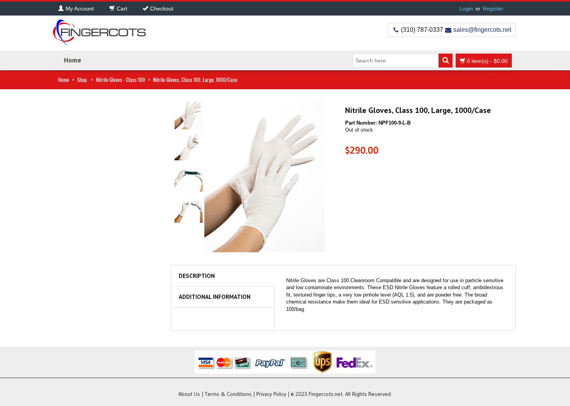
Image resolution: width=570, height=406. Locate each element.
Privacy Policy (271, 393)
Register (493, 8)
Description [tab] (197, 275)
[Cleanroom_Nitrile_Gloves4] (188, 208)
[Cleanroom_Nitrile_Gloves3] (188, 177)
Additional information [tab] (214, 296)
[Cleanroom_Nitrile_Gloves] (188, 115)
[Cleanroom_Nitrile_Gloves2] (188, 146)
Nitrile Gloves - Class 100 (120, 79)
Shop (82, 79)
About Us (189, 393)
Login (466, 8)
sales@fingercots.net (482, 29)
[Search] (446, 61)
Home (72, 60)
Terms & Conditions (228, 393)
